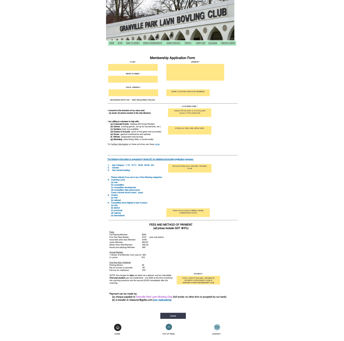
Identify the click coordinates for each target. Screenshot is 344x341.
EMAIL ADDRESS (133, 87)
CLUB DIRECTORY (189, 106)
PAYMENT (198, 274)
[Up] (169, 327)
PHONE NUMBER (132, 74)
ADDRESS (195, 62)
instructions (164, 299)
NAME (132, 62)
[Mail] (217, 327)
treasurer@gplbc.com (140, 299)
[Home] (117, 327)
